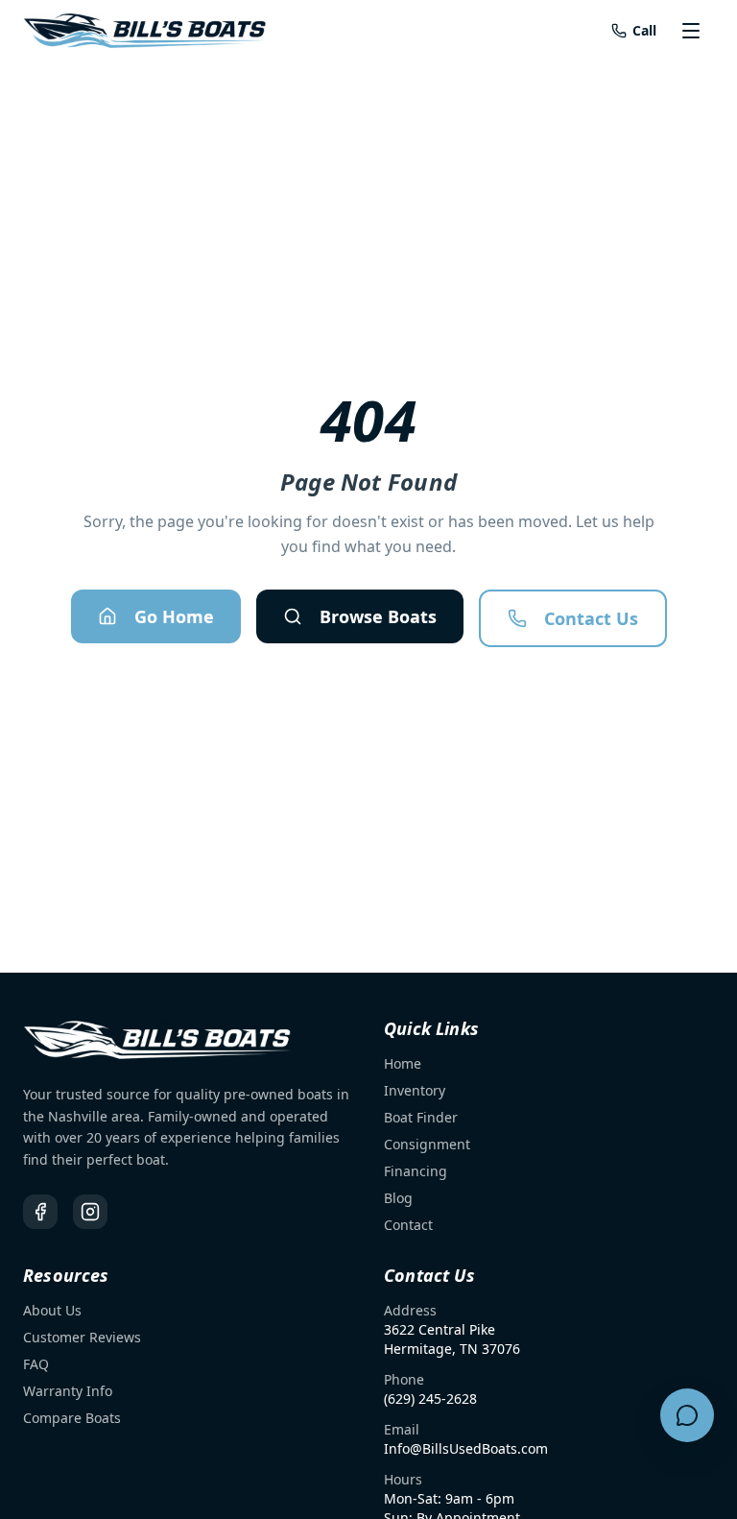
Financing (415, 1171)
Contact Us (591, 618)
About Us (52, 1310)
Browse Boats (378, 616)
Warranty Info (67, 1391)
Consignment (427, 1144)
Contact (408, 1225)
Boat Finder (421, 1117)
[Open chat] (687, 1415)
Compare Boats (72, 1418)
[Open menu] (693, 31)
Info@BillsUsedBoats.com (466, 1448)
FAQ (36, 1364)
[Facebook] (40, 1211)
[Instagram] (90, 1211)
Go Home (174, 616)
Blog (398, 1198)
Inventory (414, 1090)
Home (402, 1063)
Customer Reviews (82, 1337)
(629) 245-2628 (430, 1398)
